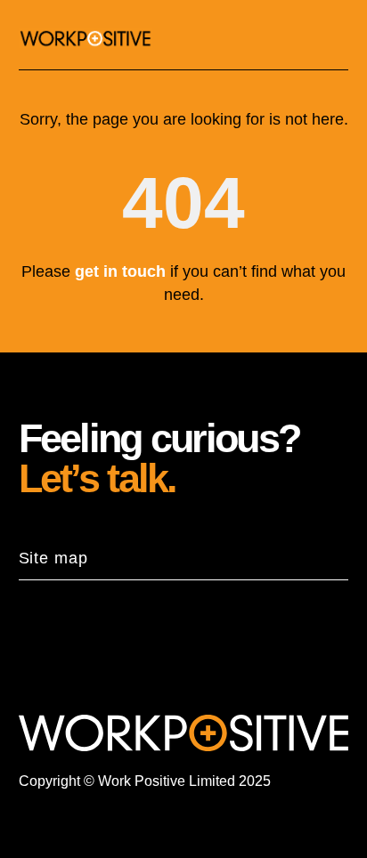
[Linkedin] (46, 656)
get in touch (120, 271)
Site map (53, 558)
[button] (335, 38)
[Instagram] (109, 656)
